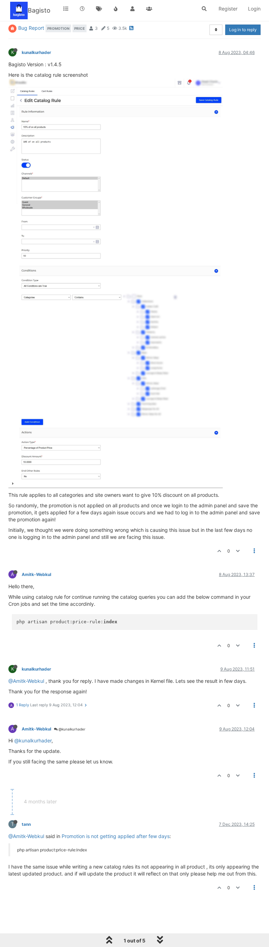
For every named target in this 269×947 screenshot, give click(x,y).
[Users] (132, 9)
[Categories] (65, 9)
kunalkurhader (36, 52)
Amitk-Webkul (36, 574)
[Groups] (149, 9)
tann (26, 824)
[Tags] (99, 9)
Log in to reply (243, 29)
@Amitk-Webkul (26, 681)
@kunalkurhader (71, 729)
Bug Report (31, 28)
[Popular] (116, 9)
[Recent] (82, 9)
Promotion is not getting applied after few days (116, 836)
